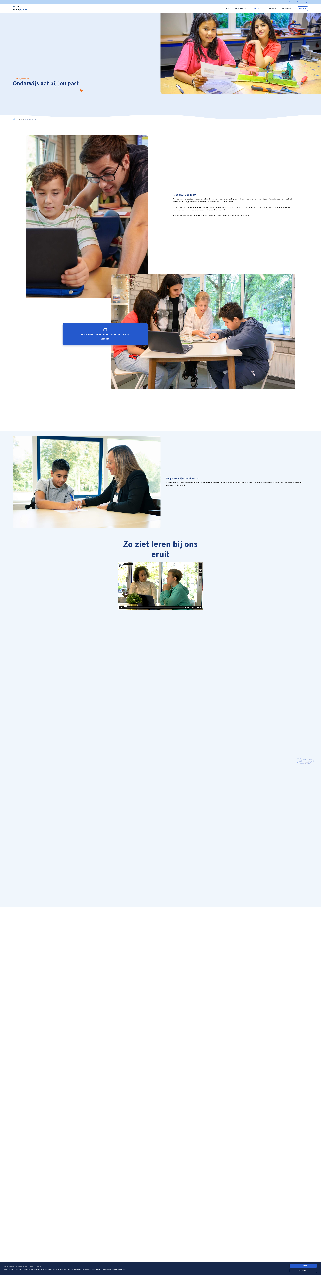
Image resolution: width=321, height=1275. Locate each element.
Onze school (256, 8)
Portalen (299, 2)
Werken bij (285, 8)
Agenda (291, 2)
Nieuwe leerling (240, 8)
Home (227, 8)
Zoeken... (309, 2)
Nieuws (283, 2)
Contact (302, 9)
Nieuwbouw (272, 8)
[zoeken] (306, 2)
